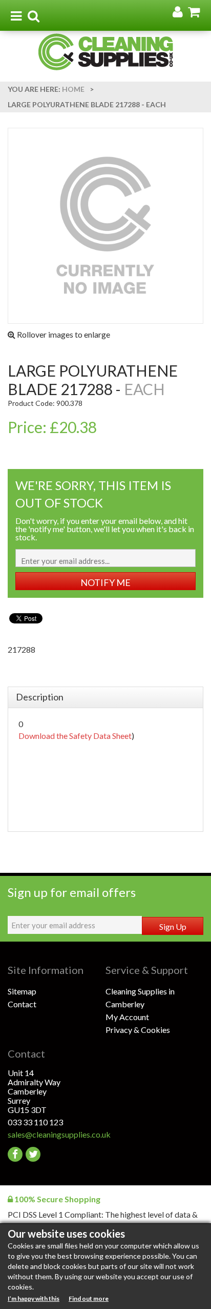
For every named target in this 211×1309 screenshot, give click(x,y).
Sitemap (22, 991)
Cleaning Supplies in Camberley (140, 997)
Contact (22, 1004)
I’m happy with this (33, 1298)
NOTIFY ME (105, 582)
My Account (127, 1017)
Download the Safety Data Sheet (75, 735)
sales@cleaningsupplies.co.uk (57, 1134)
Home (73, 89)
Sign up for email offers (72, 892)
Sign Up (172, 926)
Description (40, 696)
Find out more (89, 1298)
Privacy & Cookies (138, 1029)
